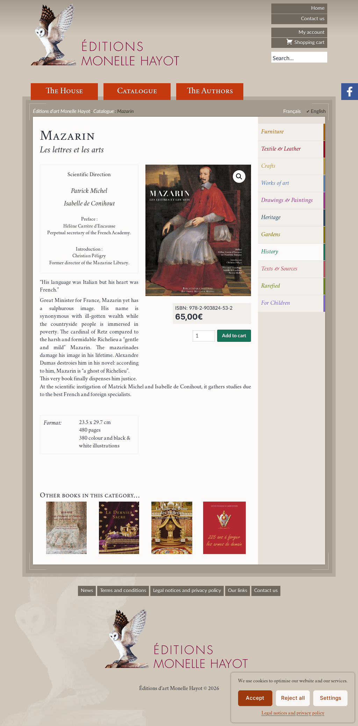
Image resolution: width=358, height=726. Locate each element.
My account (311, 32)
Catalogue (137, 91)
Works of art (275, 183)
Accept (255, 698)
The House (64, 91)
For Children (275, 303)
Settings (330, 698)
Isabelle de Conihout (89, 204)
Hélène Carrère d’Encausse (89, 226)
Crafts (268, 166)
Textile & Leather (281, 149)
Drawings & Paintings (287, 200)
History (269, 252)
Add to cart (234, 335)
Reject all (293, 698)
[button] (239, 176)
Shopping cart (308, 42)
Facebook (349, 91)
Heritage (270, 218)
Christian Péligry (89, 256)
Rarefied (270, 286)
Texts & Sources (279, 269)
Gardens (270, 235)
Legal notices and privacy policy (293, 713)
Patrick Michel (89, 191)
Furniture (272, 132)
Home (317, 8)
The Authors (210, 91)
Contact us (312, 18)
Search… (283, 58)
